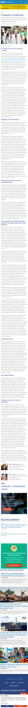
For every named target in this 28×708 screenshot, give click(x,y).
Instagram (18, 679)
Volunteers (4, 489)
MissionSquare (14, 685)
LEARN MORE (7, 509)
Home (4, 11)
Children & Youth (6, 486)
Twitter (14, 679)
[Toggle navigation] (26, 2)
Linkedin (21, 679)
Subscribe (23, 693)
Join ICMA (20, 682)
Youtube (11, 679)
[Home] (7, 2)
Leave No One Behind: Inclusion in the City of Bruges (13, 534)
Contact (12, 682)
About (6, 682)
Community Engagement (19, 486)
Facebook (8, 679)
